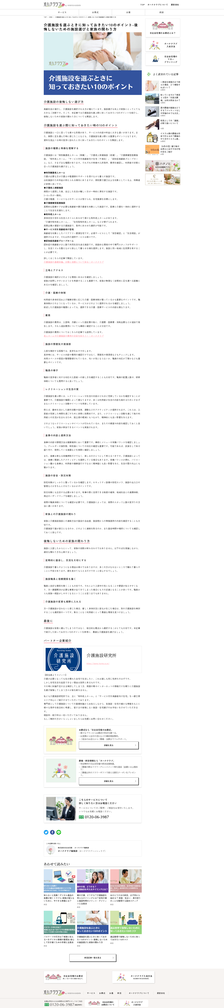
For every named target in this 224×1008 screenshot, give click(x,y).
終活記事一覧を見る (92, 957)
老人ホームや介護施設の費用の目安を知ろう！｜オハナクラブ (74, 335)
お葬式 (95, 12)
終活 (161, 12)
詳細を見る (109, 745)
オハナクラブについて (158, 4)
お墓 (128, 12)
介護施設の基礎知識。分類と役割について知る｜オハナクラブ (74, 261)
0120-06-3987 (97, 817)
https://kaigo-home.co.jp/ (98, 663)
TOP (142, 4)
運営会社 (175, 4)
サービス (62, 12)
